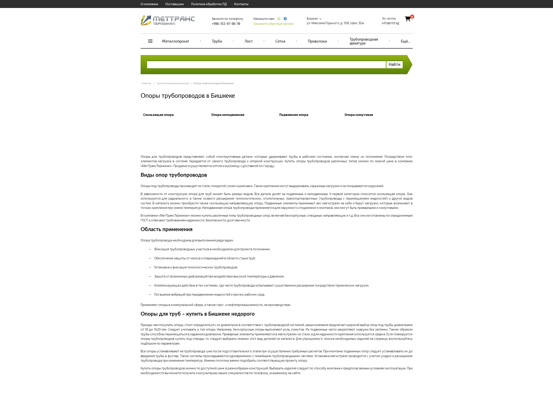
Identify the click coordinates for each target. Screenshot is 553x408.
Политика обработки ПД (209, 4)
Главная (146, 83)
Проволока (317, 41)
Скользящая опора (158, 115)
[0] (408, 19)
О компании (149, 4)
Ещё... (405, 41)
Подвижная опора (293, 115)
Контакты (241, 4)
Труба (217, 41)
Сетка (280, 41)
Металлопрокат (175, 41)
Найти (394, 64)
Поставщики (174, 4)
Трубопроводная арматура (364, 41)
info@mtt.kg (390, 23)
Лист (249, 41)
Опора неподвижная (227, 115)
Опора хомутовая (359, 115)
